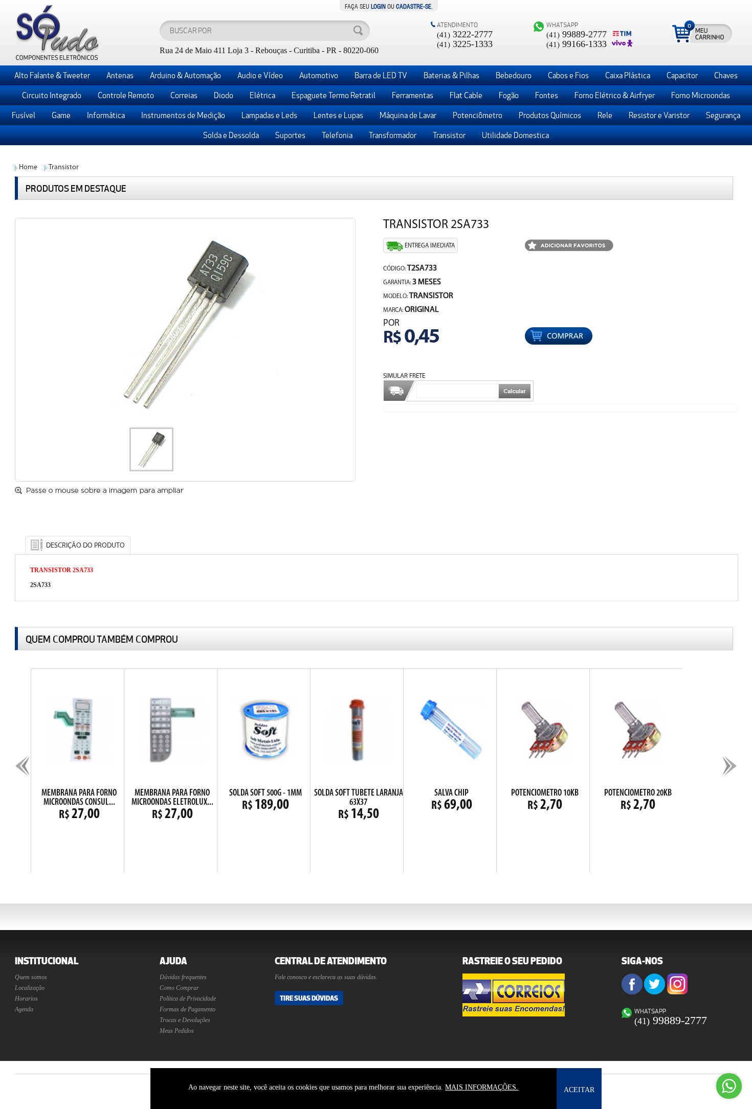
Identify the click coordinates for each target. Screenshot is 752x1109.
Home (28, 167)
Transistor (64, 167)
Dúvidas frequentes (183, 977)
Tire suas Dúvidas (309, 998)
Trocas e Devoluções (185, 1020)
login (378, 5)
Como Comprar (179, 987)
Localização (30, 987)
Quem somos (31, 977)
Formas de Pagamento (187, 1009)
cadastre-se (413, 5)
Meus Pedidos (177, 1030)
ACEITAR (579, 1090)
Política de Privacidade (188, 998)
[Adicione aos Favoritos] (569, 246)
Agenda (24, 1009)
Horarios (26, 998)
